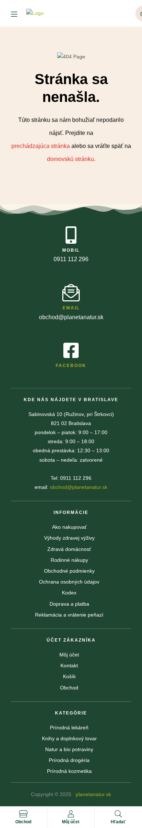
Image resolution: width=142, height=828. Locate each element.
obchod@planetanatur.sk (78, 487)
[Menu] (18, 13)
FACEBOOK (71, 365)
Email (71, 307)
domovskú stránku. (71, 159)
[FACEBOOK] (71, 350)
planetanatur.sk (92, 794)
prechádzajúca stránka (41, 146)
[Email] (71, 292)
